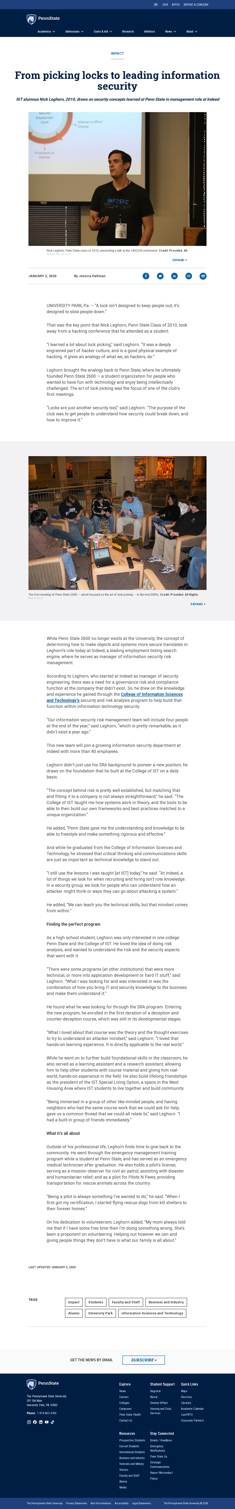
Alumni (73, 1313)
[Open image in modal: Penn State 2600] (117, 523)
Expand (179, 260)
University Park (100, 1313)
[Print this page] (203, 276)
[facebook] (146, 276)
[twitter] (160, 276)
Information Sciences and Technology (152, 1313)
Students (95, 1302)
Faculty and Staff (126, 1302)
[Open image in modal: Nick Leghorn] (117, 179)
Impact (117, 53)
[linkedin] (174, 276)
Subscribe (142, 1360)
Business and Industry (166, 1302)
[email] (188, 276)
